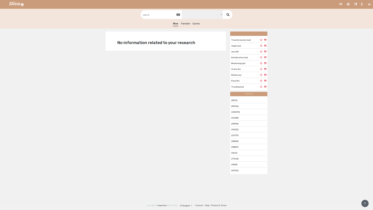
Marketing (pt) (238, 63)
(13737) (235, 135)
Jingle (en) (236, 45)
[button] (341, 4)
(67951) (235, 170)
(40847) (235, 147)
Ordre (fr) (236, 69)
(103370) (235, 112)
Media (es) (236, 75)
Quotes (196, 23)
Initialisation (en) (239, 57)
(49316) (235, 106)
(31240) (235, 118)
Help (207, 205)
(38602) (235, 141)
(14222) (235, 129)
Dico (175, 23)
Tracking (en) (237, 86)
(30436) (235, 123)
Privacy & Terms (219, 205)
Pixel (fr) (235, 80)
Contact (199, 205)
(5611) (234, 153)
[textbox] (161, 14)
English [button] (186, 205)
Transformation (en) (241, 39)
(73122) (235, 158)
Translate (185, 23)
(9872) (234, 100)
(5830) (234, 164)
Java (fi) (235, 51)
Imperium (162, 205)
